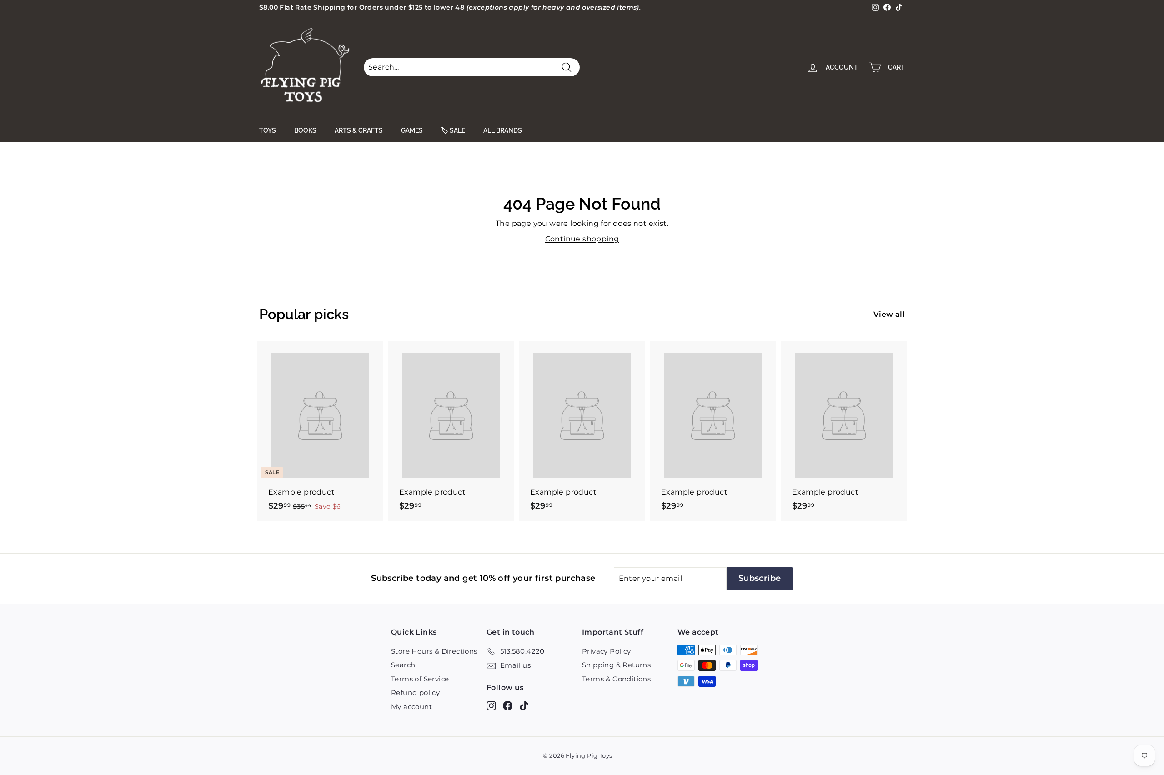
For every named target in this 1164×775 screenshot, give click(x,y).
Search (403, 664)
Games (412, 130)
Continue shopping (582, 239)
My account (411, 706)
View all (889, 314)
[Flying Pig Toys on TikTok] (524, 705)
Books (305, 130)
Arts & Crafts (359, 130)
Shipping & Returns (616, 664)
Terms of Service (420, 679)
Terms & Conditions (616, 679)
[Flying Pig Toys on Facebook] (507, 705)
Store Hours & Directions (434, 651)
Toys (267, 130)
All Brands (502, 130)
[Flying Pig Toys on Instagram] (491, 705)
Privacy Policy (606, 651)
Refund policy (415, 692)
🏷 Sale (453, 130)
